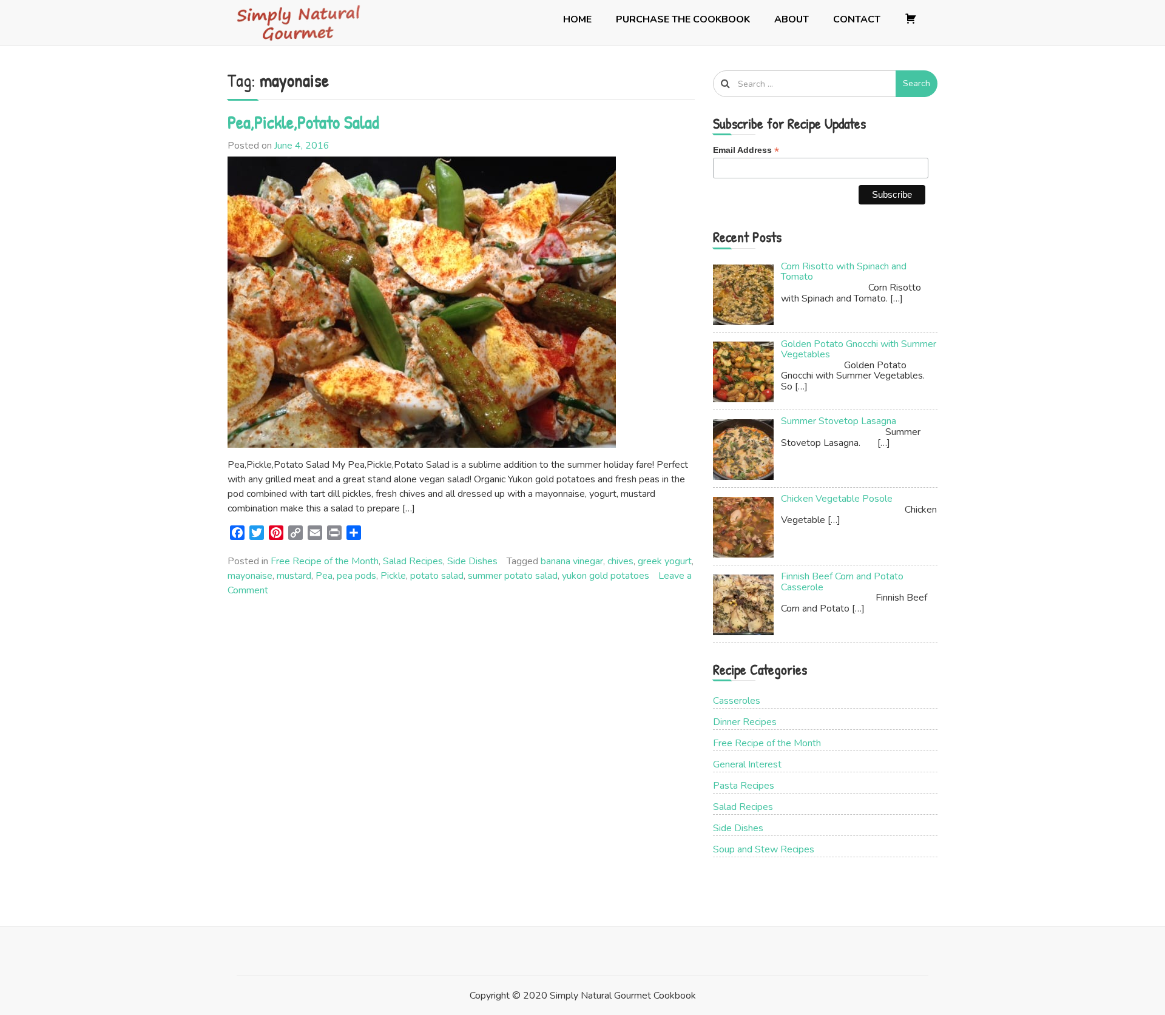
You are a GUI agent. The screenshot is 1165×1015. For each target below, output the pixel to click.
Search (916, 83)
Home (577, 19)
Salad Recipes (413, 561)
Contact (856, 19)
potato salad (437, 575)
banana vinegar (572, 561)
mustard (294, 575)
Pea (324, 575)
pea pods (356, 575)
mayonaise (250, 575)
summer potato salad (513, 575)
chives (620, 561)
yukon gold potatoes (605, 575)
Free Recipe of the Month (325, 561)
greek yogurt (665, 561)
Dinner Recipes (745, 722)
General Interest (747, 764)
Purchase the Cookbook (683, 19)
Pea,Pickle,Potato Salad (303, 122)
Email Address (746, 150)
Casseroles (736, 700)
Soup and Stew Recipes (763, 849)
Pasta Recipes (743, 785)
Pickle (393, 575)
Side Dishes (472, 561)
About (791, 19)
